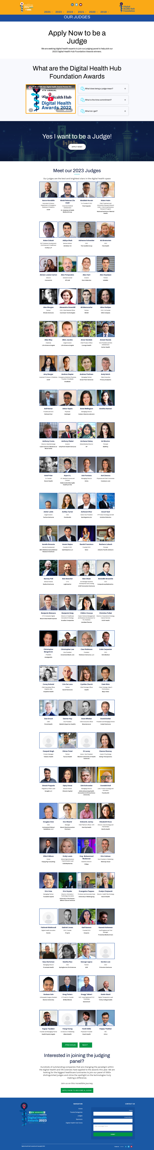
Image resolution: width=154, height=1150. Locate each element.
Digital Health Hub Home (74, 1123)
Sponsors (79, 1119)
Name (131, 1110)
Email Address (128, 1117)
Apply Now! (77, 147)
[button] (48, 12)
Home (80, 1109)
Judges (79, 1116)
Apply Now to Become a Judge (77, 1090)
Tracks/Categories (76, 1112)
